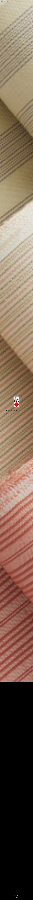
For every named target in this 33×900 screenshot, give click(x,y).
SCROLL (16, 895)
